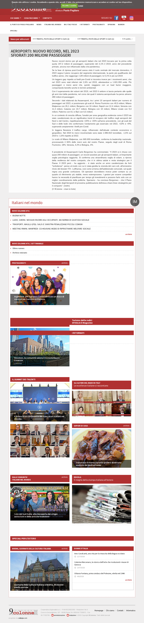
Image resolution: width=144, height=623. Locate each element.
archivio (128, 234)
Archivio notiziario (20, 253)
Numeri (121, 24)
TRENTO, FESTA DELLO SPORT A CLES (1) (95, 39)
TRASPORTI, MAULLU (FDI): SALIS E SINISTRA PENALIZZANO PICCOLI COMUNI (48, 224)
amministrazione (59, 615)
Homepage (98, 610)
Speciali (13, 30)
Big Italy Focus (70, 24)
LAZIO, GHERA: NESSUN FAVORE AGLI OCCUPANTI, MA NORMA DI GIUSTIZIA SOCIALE (51, 220)
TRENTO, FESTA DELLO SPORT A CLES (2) (51, 39)
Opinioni (111, 24)
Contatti (47, 18)
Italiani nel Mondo (52, 24)
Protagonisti (99, 24)
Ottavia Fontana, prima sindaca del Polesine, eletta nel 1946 (99, 573)
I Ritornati (85, 24)
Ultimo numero (18, 248)
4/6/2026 (79, 576)
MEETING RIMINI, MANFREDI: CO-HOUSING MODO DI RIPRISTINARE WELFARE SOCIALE (52, 229)
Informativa (130, 610)
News (39, 24)
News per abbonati (20, 39)
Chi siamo (110, 610)
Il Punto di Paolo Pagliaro (22, 24)
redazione (72, 615)
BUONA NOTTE (19, 216)
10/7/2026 (79, 568)
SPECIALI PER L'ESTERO (24, 538)
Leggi (80, 6)
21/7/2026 (79, 557)
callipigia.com (22, 618)
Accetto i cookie (69, 6)
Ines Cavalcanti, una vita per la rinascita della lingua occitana (99, 553)
